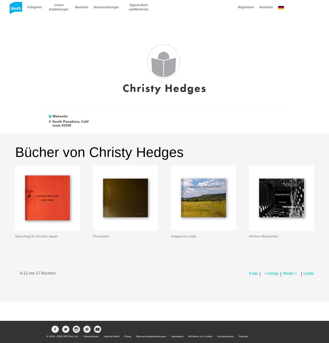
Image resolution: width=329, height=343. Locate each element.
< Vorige (271, 273)
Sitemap (243, 336)
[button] (281, 8)
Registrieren (246, 7)
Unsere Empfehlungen (58, 7)
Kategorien (34, 7)
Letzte (308, 273)
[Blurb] (14, 9)
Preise (127, 336)
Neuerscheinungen (106, 7)
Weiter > (290, 273)
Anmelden (266, 7)
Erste (253, 273)
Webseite (60, 116)
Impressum (177, 336)
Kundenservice (225, 336)
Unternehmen (91, 336)
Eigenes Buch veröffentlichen (139, 7)
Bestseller (81, 7)
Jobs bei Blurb (111, 336)
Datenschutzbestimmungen (151, 336)
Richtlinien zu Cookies (200, 336)
